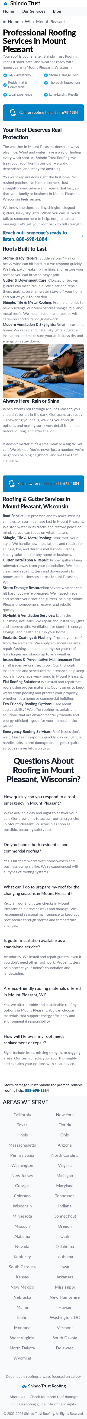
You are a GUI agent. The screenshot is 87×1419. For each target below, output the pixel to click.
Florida (64, 1125)
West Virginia (22, 1338)
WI (27, 22)
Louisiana (64, 1257)
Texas (22, 1125)
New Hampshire (65, 1297)
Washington (22, 1166)
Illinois (22, 1135)
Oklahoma (64, 1247)
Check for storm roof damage (53, 1397)
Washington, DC (65, 1318)
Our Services (33, 11)
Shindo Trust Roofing (39, 1414)
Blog (57, 11)
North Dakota (22, 1348)
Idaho (22, 1318)
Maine (22, 1308)
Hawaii (64, 1308)
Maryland (65, 1186)
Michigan (64, 1176)
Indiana (64, 1206)
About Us (17, 1397)
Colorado (22, 1196)
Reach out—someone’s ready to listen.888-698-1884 (35, 236)
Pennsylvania (22, 1155)
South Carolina (22, 1267)
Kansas (22, 1277)
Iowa (64, 1267)
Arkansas (64, 1277)
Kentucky (22, 1257)
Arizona (65, 1145)
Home (8, 11)
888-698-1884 (37, 1090)
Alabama (22, 1237)
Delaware (65, 1348)
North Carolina (64, 1155)
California (22, 1115)
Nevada (22, 1247)
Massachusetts (22, 1145)
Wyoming (22, 1358)
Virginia (65, 1166)
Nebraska (22, 1297)
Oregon (65, 1226)
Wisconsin (22, 1206)
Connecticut (65, 1216)
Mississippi (65, 1287)
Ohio (64, 1135)
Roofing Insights (63, 1404)
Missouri (22, 1226)
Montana (22, 1328)
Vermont (65, 1328)
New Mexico (22, 1287)
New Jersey (22, 1176)
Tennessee (65, 1196)
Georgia (22, 1186)
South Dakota (64, 1338)
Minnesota (22, 1216)
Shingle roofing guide (28, 1404)
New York (65, 1115)
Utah (64, 1237)
